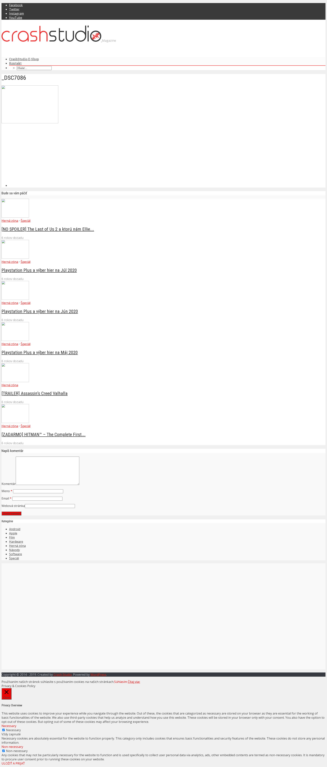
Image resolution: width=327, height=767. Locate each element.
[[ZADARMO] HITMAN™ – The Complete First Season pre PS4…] (15, 422)
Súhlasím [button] (120, 682)
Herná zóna (10, 221)
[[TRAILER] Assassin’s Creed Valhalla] (15, 381)
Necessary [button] (9, 726)
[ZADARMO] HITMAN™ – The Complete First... (44, 434)
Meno (7, 491)
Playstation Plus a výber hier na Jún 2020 (40, 311)
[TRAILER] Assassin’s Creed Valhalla (35, 393)
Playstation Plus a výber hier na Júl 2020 (39, 270)
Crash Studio (63, 674)
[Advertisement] (58, 153)
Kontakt (15, 63)
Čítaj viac (134, 682)
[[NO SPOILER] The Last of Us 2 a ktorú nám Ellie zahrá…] (15, 216)
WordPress (98, 674)
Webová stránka (13, 506)
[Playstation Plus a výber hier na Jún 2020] (15, 299)
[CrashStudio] (52, 40)
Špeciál (25, 221)
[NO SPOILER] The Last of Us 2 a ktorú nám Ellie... (48, 229)
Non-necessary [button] (12, 747)
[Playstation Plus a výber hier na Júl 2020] (15, 258)
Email (7, 498)
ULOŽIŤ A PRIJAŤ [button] (13, 763)
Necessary (13, 730)
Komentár (9, 484)
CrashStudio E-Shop (24, 59)
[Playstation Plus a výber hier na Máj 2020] (15, 340)
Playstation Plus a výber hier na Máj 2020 (40, 352)
